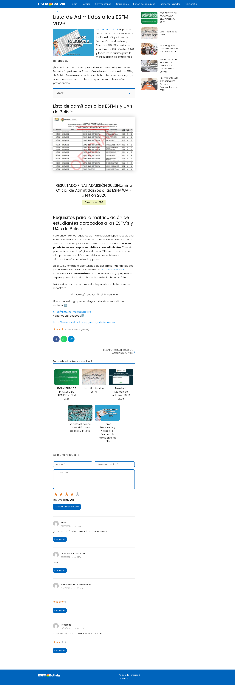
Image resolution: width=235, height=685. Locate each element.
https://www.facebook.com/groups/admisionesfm (84, 322)
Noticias (86, 4)
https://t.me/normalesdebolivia (72, 311)
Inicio (74, 4)
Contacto (123, 678)
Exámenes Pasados (170, 4)
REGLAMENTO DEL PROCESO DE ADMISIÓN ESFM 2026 (117, 351)
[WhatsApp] (64, 339)
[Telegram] (71, 339)
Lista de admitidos (107, 29)
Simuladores (122, 4)
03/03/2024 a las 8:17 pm (72, 557)
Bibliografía (191, 4)
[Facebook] (56, 339)
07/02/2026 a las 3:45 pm (72, 628)
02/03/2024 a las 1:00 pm (72, 526)
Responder (59, 539)
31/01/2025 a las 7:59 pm (72, 588)
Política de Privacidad (129, 675)
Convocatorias (103, 4)
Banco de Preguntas (144, 4)
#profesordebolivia (114, 269)
